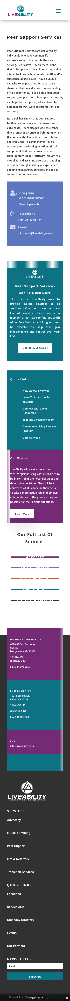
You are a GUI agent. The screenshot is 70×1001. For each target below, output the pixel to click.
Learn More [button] (22, 514)
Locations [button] (14, 894)
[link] (18, 661)
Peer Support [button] (16, 846)
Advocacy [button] (14, 820)
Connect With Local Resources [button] (35, 410)
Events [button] (12, 933)
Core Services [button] (31, 437)
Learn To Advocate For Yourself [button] (37, 399)
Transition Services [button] (20, 872)
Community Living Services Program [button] (39, 428)
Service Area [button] (16, 907)
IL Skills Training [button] (18, 833)
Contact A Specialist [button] (35, 347)
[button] (58, 11)
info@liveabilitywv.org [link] (22, 746)
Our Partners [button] (16, 946)
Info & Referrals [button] (18, 859)
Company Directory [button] (21, 920)
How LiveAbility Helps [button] (36, 390)
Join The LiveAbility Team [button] (38, 419)
